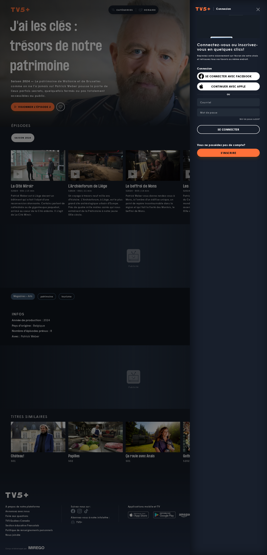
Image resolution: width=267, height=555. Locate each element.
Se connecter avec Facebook (228, 76)
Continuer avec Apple (228, 86)
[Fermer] (258, 9)
